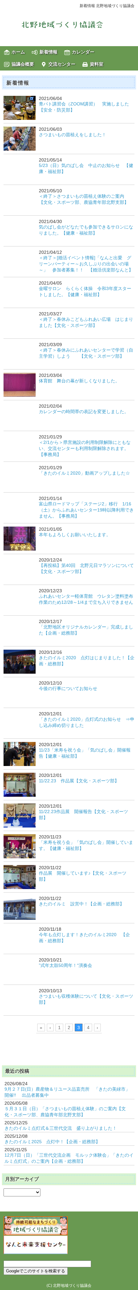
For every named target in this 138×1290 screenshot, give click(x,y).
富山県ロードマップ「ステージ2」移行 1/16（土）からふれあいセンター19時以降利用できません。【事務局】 (86, 510)
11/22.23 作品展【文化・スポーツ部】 (79, 780)
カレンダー (83, 51)
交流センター (61, 64)
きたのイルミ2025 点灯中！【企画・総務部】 (52, 1141)
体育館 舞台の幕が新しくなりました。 (79, 380)
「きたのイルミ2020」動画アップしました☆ (84, 473)
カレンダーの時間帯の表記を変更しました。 (84, 411)
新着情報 (48, 51)
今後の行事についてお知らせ (68, 688)
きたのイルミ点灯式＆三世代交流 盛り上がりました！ (60, 1128)
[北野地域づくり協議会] (69, 24)
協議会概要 (23, 64)
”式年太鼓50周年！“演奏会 (65, 965)
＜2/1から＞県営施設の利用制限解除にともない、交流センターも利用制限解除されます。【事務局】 (85, 448)
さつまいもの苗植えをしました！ (72, 134)
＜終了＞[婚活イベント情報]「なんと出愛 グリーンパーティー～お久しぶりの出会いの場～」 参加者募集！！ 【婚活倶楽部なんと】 (86, 263)
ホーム (18, 51)
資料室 (96, 64)
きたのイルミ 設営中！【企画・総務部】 (81, 903)
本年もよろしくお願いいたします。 (75, 534)
